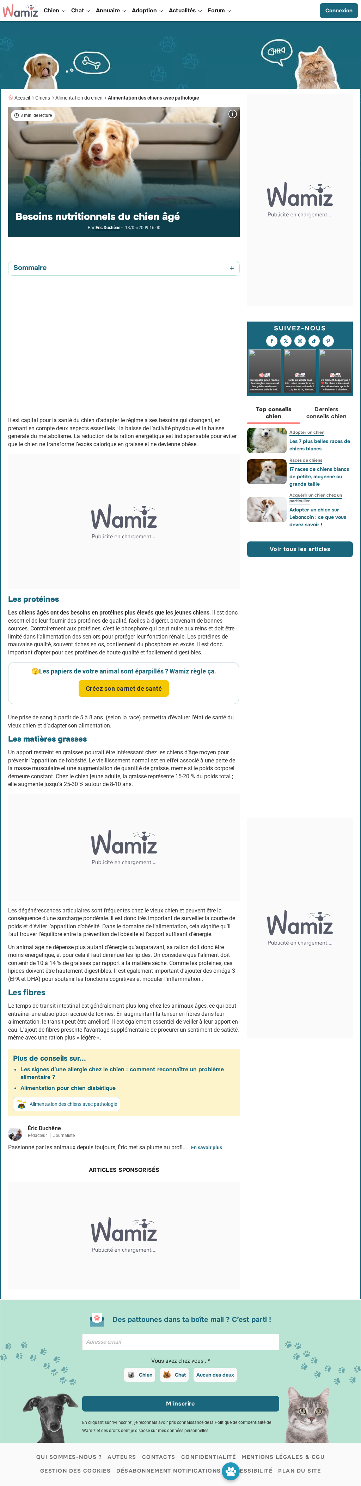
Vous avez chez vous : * (180, 1361)
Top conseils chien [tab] (274, 413)
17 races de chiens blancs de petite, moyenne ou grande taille (319, 476)
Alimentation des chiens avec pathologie (153, 98)
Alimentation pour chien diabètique (68, 1088)
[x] (286, 341)
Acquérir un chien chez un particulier (315, 498)
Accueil (22, 98)
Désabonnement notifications (168, 1470)
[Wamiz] (20, 10)
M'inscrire (180, 1403)
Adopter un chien (306, 432)
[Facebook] (271, 341)
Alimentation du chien (79, 98)
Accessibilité (250, 1470)
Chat (180, 1375)
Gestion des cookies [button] (75, 1470)
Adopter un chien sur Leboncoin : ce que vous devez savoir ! (317, 517)
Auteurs (122, 1457)
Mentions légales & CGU (283, 1457)
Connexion (339, 10)
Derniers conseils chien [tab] (326, 413)
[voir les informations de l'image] (232, 114)
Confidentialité (208, 1457)
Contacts (159, 1457)
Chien (145, 1375)
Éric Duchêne (108, 227)
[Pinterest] (328, 341)
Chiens (42, 98)
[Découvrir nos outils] (231, 1471)
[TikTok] (314, 341)
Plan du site (299, 1470)
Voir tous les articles (300, 549)
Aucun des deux (215, 1375)
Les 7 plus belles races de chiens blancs (319, 445)
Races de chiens (305, 460)
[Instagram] (300, 341)
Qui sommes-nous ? (69, 1457)
